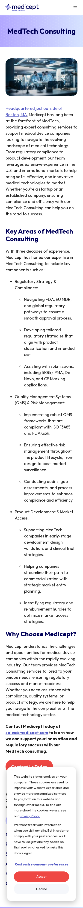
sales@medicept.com (27, 732)
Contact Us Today (29, 766)
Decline (41, 889)
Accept (41, 876)
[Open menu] (75, 8)
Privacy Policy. (30, 816)
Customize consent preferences (41, 864)
